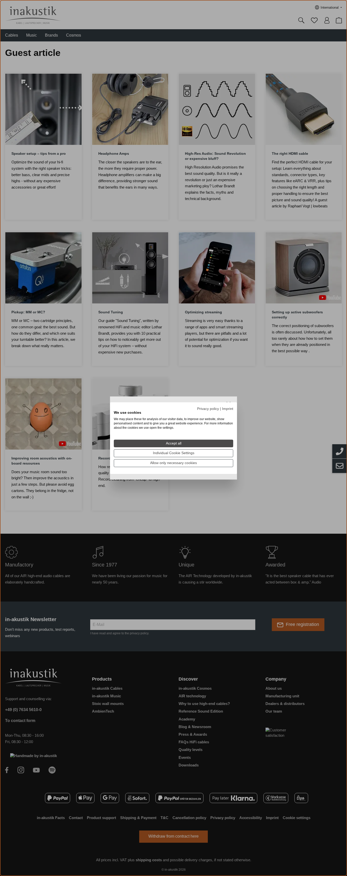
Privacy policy (208, 408)
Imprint (227, 408)
